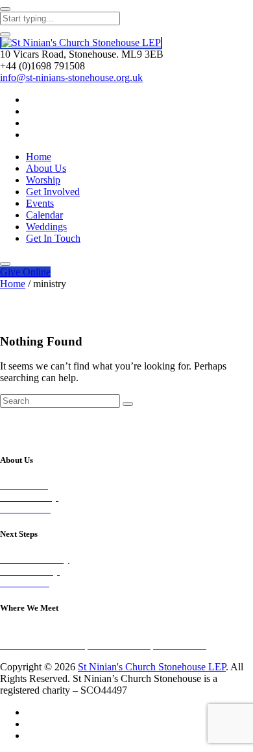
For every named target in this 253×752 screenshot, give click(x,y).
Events (40, 203)
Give (25, 271)
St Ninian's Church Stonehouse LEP (152, 666)
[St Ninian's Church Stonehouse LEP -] (81, 43)
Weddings (46, 226)
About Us (46, 168)
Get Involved (53, 191)
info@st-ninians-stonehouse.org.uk (71, 77)
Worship (43, 179)
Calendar (44, 214)
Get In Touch (53, 238)
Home (38, 156)
